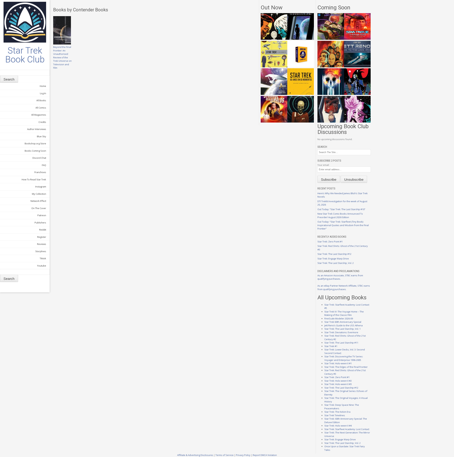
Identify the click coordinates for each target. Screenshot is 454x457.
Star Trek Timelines (334, 415)
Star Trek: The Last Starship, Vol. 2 (335, 263)
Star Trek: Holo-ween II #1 (338, 363)
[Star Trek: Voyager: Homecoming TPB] (300, 38)
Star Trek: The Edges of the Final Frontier (346, 367)
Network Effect (38, 201)
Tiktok (43, 258)
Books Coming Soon (35, 150)
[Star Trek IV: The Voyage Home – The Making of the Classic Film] (357, 38)
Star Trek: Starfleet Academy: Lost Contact (346, 429)
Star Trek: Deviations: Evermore (341, 332)
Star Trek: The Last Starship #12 (334, 254)
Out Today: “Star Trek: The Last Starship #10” (341, 209)
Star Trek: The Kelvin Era (337, 411)
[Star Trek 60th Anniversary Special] (330, 66)
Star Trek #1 (330, 346)
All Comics (40, 107)
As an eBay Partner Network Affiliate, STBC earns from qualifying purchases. (343, 287)
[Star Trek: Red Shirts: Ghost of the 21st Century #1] (300, 121)
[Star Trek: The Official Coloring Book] (274, 94)
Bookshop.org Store (35, 143)
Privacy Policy (243, 455)
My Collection (39, 193)
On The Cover (38, 208)
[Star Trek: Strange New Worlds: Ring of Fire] (274, 121)
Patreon (41, 215)
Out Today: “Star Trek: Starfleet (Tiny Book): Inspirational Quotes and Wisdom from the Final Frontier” (343, 225)
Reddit (42, 229)
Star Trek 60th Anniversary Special (342, 321)
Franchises (40, 172)
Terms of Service (224, 455)
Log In (43, 93)
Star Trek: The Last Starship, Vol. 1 (342, 328)
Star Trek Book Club (25, 55)
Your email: (323, 165)
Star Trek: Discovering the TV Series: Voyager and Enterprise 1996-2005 (343, 358)
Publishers (40, 222)
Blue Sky (41, 136)
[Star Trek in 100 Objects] (274, 66)
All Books (41, 100)
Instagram (40, 186)
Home (43, 86)
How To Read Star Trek (34, 179)
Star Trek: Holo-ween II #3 (338, 384)
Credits (42, 122)
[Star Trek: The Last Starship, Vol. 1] (330, 94)
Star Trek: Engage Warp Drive (333, 258)
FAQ (44, 165)
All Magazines (38, 114)
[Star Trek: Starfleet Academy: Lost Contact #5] (330, 38)
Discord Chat (39, 157)
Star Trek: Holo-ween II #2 (338, 380)
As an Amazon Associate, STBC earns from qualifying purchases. (340, 277)
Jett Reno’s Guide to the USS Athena (343, 325)
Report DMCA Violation (265, 455)
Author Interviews (36, 129)
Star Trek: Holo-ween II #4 (338, 425)
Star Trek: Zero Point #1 (330, 241)
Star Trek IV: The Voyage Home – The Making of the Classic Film (344, 313)
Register (41, 237)
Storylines (40, 251)
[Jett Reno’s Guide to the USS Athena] (357, 66)
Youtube (41, 265)
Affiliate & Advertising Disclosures (195, 455)
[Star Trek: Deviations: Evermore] (357, 94)
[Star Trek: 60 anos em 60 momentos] (300, 94)
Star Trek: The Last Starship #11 (341, 342)
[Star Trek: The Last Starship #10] (274, 38)
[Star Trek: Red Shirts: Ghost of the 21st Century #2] (330, 121)
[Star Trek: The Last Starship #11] (357, 121)
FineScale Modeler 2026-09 (338, 318)
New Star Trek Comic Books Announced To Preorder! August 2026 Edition (340, 215)
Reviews (41, 244)
